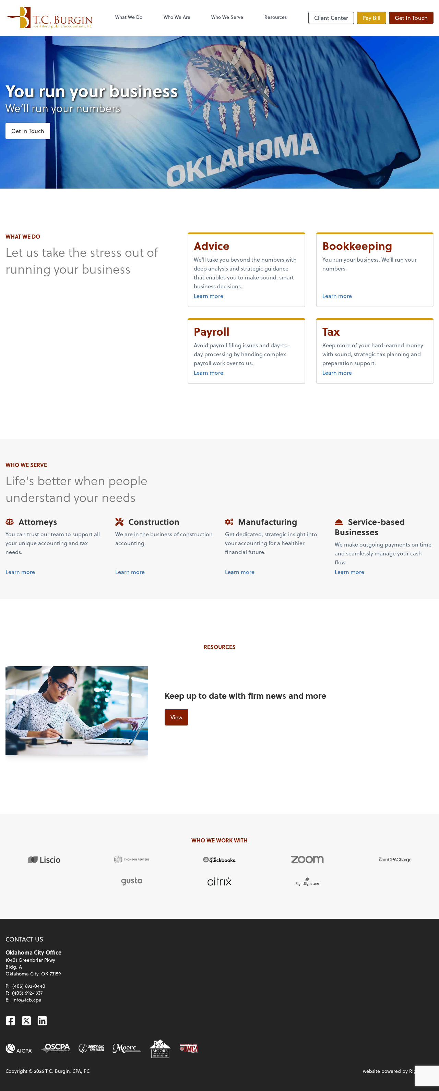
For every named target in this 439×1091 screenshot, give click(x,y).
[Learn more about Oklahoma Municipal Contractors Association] (189, 1048)
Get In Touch (411, 18)
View (176, 717)
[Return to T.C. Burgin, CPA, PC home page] (49, 17)
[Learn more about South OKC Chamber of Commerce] (91, 1048)
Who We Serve (227, 17)
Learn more (226, 295)
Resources (275, 17)
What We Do (128, 17)
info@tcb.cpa (26, 999)
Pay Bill (371, 18)
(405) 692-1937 (27, 992)
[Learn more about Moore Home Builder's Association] (160, 1048)
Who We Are (177, 17)
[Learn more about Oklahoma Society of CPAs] (55, 1048)
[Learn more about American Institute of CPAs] (18, 1048)
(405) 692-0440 (28, 986)
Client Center (331, 18)
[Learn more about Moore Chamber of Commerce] (126, 1048)
